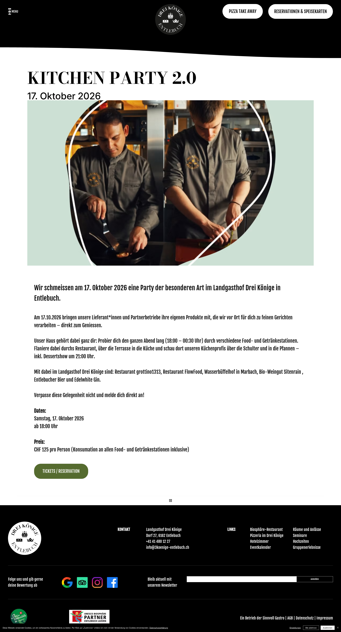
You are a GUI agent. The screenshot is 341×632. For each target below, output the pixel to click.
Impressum (324, 618)
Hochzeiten (301, 541)
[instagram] (97, 582)
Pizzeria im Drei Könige (266, 535)
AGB (290, 618)
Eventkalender (260, 547)
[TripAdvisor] (82, 582)
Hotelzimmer (259, 541)
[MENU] (20, 11)
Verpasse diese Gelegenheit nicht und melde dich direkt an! (89, 395)
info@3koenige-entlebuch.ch (167, 547)
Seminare (300, 535)
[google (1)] (67, 582)
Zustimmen (327, 627)
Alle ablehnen (311, 627)
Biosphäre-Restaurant (266, 529)
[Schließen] (337, 628)
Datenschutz (305, 618)
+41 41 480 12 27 (158, 541)
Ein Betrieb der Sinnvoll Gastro (262, 618)
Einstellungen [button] (295, 627)
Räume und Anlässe (307, 529)
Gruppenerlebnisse (307, 547)
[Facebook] (112, 582)
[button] (300, 11)
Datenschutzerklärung (158, 627)
